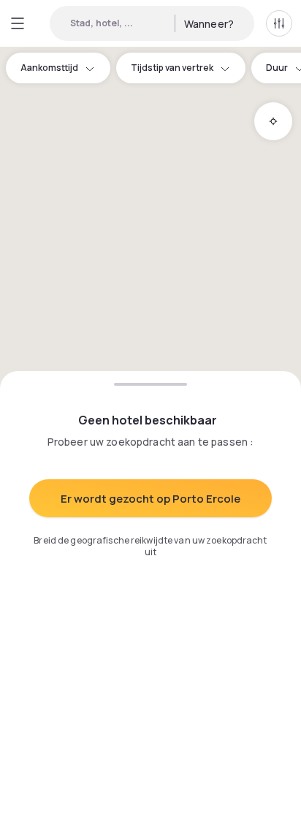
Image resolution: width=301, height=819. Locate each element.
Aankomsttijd (49, 67)
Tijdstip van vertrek (172, 67)
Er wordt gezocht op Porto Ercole (150, 498)
